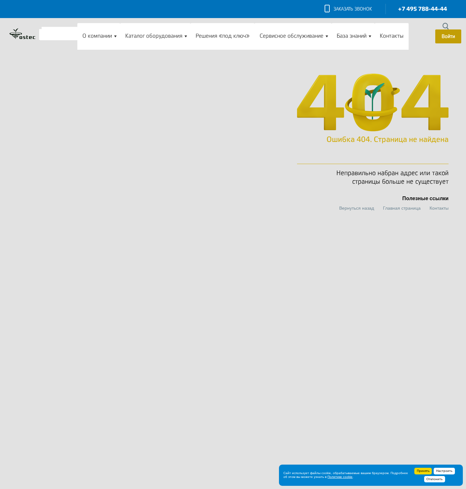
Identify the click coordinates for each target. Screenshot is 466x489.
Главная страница (402, 208)
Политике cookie (340, 477)
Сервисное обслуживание (291, 36)
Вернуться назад (356, 208)
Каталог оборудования (153, 36)
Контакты (392, 36)
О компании (97, 36)
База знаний (351, 36)
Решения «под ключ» (222, 36)
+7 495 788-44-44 (422, 9)
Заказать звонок (352, 9)
